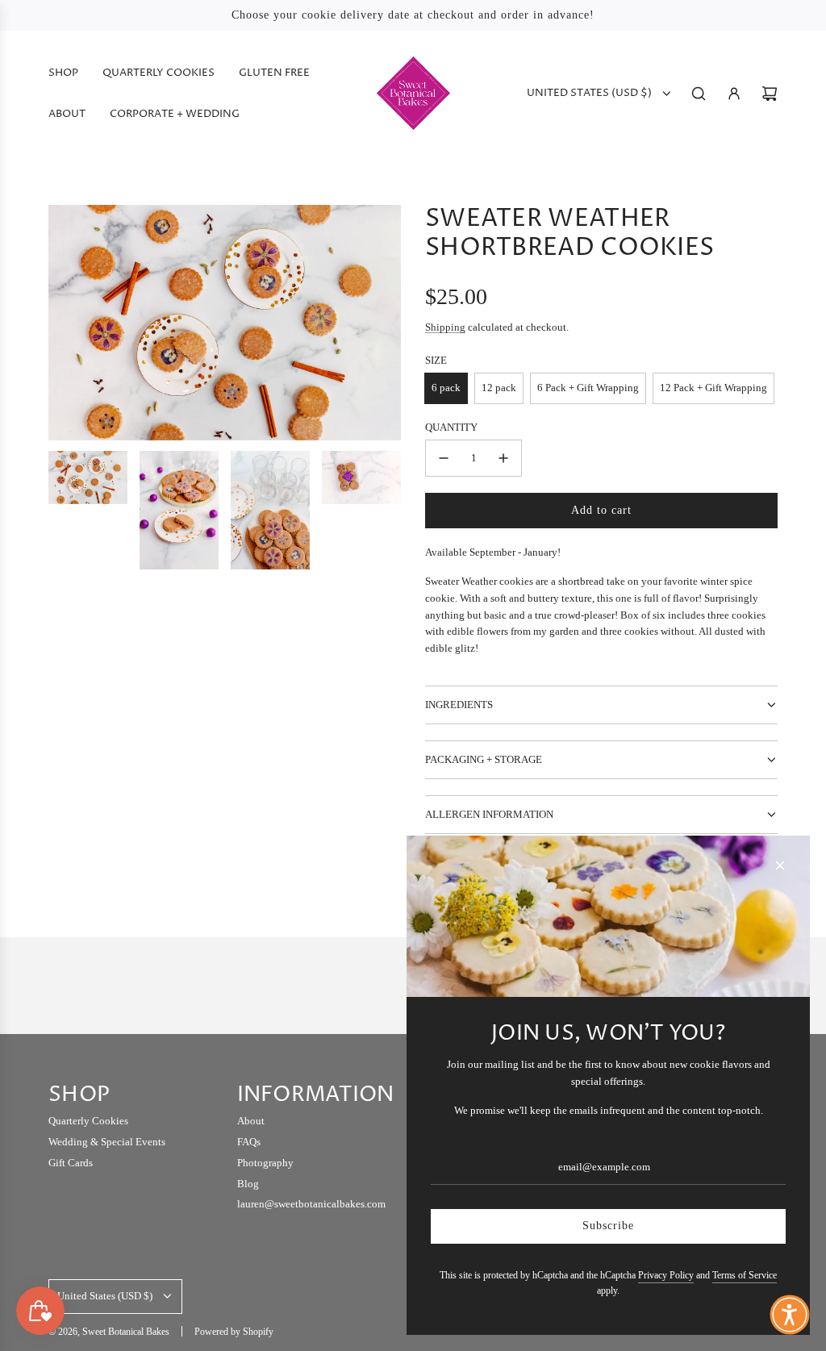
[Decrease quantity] (443, 458)
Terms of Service (744, 1275)
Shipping (445, 327)
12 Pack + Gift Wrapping (713, 388)
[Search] (698, 93)
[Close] (780, 865)
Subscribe (608, 1226)
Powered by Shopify (233, 1331)
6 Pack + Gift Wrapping (588, 388)
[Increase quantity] (503, 458)
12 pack (499, 388)
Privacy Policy (666, 1275)
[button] (790, 1315)
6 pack (446, 388)
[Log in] (734, 93)
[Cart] (769, 93)
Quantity (451, 427)
